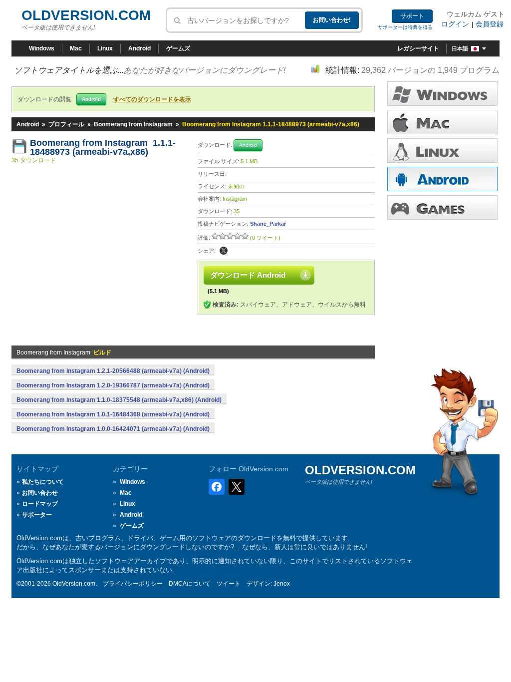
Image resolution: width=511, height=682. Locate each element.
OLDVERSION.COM (86, 15)
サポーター (37, 514)
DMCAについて (190, 583)
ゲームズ (178, 48)
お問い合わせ (40, 492)
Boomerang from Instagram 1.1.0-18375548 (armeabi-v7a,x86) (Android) (119, 399)
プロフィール (66, 124)
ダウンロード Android (247, 275)
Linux (105, 48)
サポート (412, 15)
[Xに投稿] (224, 251)
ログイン (455, 24)
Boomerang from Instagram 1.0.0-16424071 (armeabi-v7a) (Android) (113, 428)
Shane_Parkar (268, 224)
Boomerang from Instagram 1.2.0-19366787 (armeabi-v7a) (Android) (113, 385)
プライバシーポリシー (133, 583)
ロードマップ (40, 503)
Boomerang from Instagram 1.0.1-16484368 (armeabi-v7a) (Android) (113, 414)
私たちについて (43, 481)
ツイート (229, 583)
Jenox (281, 583)
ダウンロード (442, 150)
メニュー (442, 122)
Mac (76, 48)
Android (139, 48)
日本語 (460, 48)
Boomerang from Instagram (133, 124)
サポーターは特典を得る (405, 27)
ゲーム (442, 207)
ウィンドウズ (442, 93)
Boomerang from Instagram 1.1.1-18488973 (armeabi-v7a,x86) (103, 147)
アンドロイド (442, 179)
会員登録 (490, 24)
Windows (41, 48)
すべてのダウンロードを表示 (152, 99)
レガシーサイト (418, 48)
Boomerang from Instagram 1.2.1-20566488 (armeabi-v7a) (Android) (113, 370)
